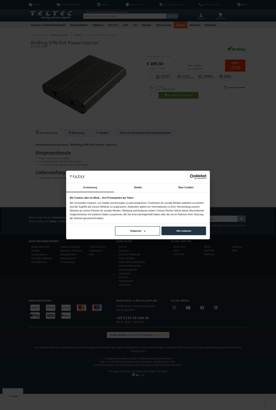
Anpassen (135, 230)
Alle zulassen (183, 230)
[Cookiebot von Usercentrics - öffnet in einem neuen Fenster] (192, 176)
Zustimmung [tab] (90, 187)
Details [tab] (138, 187)
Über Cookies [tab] (186, 187)
